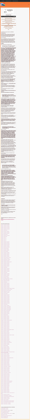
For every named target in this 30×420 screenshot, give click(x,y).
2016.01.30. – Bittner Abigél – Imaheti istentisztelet (6, 306)
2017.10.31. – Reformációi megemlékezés (4, 251)
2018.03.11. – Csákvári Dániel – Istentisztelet (5, 233)
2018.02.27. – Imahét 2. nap (3, 239)
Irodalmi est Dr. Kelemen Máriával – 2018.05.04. (5, 410)
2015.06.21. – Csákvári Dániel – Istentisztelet (5, 325)
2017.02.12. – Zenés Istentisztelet (4, 272)
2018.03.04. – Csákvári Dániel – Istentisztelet (5, 235)
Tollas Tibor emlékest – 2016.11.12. (4, 414)
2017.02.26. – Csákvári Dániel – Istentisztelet (5, 271)
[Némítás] (13, 16)
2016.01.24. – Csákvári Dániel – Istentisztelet (5, 311)
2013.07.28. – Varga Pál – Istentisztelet (4, 399)
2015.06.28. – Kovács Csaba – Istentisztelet (5, 324)
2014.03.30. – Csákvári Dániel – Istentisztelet (5, 368)
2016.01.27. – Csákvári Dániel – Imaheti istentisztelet (6, 309)
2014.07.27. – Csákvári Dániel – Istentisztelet (5, 356)
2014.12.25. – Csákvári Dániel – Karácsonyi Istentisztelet (6, 342)
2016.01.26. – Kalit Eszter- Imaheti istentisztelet (5, 310)
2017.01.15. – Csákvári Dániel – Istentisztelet (5, 275)
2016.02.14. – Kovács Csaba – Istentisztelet (5, 305)
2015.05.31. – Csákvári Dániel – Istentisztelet (5, 328)
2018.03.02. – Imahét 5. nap (3, 237)
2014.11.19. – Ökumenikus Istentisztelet (4, 345)
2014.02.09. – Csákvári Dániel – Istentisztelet (5, 374)
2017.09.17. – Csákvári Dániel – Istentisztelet (5, 256)
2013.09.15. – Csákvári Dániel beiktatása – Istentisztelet (6, 395)
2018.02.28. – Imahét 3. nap (3, 238)
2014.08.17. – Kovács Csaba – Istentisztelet (5, 354)
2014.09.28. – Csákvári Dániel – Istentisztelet (5, 348)
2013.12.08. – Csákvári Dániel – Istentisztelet (5, 385)
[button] (28, 4)
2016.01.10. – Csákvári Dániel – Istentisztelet (5, 312)
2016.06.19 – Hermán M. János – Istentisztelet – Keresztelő (6, 289)
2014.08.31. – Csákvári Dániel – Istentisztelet (5, 353)
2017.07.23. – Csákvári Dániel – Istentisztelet (5, 258)
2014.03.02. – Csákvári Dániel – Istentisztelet (5, 371)
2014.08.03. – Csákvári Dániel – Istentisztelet (5, 355)
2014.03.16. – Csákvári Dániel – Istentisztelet (5, 369)
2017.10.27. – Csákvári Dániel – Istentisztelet (5, 252)
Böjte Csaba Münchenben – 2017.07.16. (4, 409)
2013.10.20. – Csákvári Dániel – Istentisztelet (5, 391)
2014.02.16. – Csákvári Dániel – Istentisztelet (5, 373)
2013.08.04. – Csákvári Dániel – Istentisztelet (5, 398)
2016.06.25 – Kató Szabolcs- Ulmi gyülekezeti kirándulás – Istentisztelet (7, 288)
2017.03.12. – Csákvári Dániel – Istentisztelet (5, 269)
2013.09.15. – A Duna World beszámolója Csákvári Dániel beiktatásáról (7, 396)
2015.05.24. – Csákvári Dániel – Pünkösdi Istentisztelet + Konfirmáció (7, 329)
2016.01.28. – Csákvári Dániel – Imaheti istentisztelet (6, 308)
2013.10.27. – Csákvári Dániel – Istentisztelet (5, 390)
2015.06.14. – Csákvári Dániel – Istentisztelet (5, 326)
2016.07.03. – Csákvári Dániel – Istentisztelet (5, 287)
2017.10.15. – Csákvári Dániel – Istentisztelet (5, 254)
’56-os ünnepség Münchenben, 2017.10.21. (5, 412)
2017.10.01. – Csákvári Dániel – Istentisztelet (5, 255)
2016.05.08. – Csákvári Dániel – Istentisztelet (5, 294)
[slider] (15, 16)
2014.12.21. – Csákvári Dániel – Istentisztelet (5, 343)
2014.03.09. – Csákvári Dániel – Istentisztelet (5, 370)
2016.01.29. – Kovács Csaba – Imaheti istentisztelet (6, 307)
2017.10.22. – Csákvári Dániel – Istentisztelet (5, 253)
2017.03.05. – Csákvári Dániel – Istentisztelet (5, 270)
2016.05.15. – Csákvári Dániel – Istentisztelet (5, 292)
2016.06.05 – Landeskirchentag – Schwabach (5, 291)
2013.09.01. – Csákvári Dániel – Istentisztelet (5, 397)
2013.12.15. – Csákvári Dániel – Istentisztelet (5, 384)
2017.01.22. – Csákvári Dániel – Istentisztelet (5, 274)
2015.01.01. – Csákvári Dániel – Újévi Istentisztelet (5, 341)
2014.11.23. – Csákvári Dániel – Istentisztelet (5, 344)
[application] (8, 16)
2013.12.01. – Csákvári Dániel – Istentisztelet (5, 386)
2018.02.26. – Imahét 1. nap (3, 240)
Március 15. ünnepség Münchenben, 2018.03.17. (5, 411)
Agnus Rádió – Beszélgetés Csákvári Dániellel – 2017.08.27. (6, 413)
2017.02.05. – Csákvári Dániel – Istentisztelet (5, 273)
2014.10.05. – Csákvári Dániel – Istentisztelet (5, 347)
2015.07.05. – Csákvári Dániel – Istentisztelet (5, 323)
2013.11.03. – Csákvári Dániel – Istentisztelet (5, 389)
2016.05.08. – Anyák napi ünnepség (4, 293)
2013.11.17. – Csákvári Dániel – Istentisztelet (5, 388)
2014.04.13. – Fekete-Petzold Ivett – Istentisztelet (5, 366)
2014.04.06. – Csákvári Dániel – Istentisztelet (5, 367)
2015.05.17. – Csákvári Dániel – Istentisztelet (5, 330)
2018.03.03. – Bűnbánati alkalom (4, 236)
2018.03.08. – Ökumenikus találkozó (4, 234)
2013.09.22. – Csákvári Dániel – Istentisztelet (5, 394)
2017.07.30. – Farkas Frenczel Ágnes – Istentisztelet (6, 257)
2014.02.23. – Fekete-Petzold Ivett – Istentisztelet (6, 372)
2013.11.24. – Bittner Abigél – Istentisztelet (5, 387)
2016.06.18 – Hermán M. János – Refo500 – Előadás (6, 290)
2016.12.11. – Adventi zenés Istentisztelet (5, 276)
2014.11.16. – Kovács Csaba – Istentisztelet (5, 346)
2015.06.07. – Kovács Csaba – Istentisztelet (5, 327)
